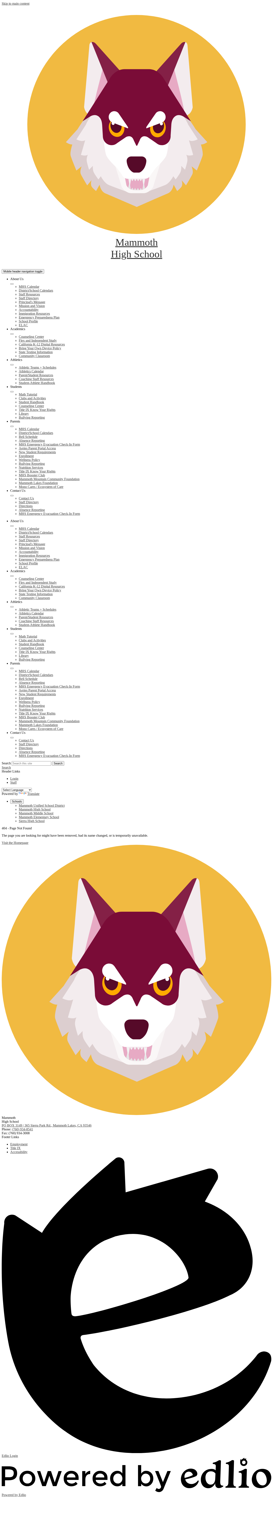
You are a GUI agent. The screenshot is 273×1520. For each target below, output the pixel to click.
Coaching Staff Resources (36, 379)
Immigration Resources (34, 313)
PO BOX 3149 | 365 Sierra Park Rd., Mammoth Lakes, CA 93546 (46, 1125)
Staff (13, 782)
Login (14, 778)
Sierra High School (32, 821)
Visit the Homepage (15, 843)
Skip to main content (15, 3)
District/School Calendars (36, 290)
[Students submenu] (12, 391)
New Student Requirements (37, 452)
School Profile (28, 321)
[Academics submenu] (12, 334)
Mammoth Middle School (36, 813)
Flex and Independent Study (38, 340)
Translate (33, 794)
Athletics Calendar (31, 371)
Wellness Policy (29, 460)
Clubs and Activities (32, 398)
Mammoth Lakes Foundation (38, 483)
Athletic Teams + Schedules (37, 367)
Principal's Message (32, 302)
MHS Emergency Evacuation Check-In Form (49, 444)
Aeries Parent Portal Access (37, 448)
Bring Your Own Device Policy (40, 348)
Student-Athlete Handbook (37, 383)
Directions (26, 506)
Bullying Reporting (32, 417)
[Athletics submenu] (12, 364)
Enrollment (26, 456)
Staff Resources (29, 294)
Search (6, 763)
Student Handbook (31, 402)
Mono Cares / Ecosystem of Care (41, 487)
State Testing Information (36, 352)
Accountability (29, 310)
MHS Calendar (29, 286)
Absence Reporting (32, 440)
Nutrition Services (31, 467)
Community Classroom (34, 356)
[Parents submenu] (12, 426)
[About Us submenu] (12, 284)
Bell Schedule (28, 437)
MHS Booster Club (32, 475)
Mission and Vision (32, 306)
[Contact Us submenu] (12, 495)
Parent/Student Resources (36, 375)
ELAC (23, 325)
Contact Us (26, 498)
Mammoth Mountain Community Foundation (49, 479)
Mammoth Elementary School (39, 817)
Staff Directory (29, 298)
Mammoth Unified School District (42, 805)
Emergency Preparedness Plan (39, 317)
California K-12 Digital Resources (42, 344)
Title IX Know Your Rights (37, 410)
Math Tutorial (28, 394)
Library (24, 413)
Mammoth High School (35, 809)
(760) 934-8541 (22, 1129)
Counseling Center (31, 336)
